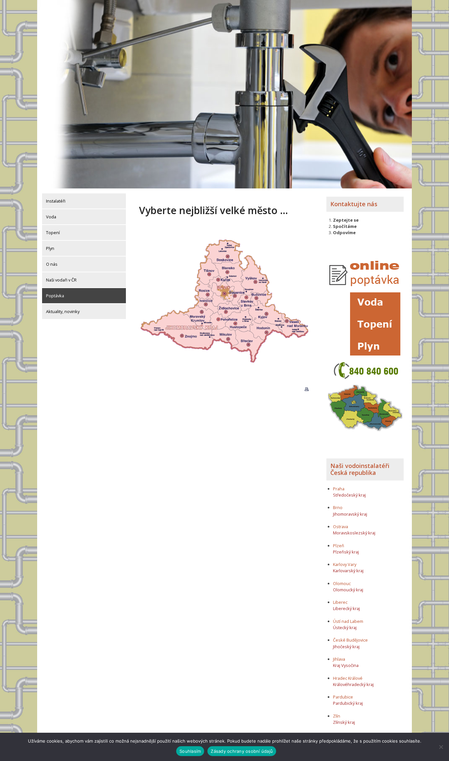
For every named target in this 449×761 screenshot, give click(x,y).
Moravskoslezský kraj (354, 533)
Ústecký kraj (345, 627)
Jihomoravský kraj (350, 514)
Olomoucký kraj (348, 590)
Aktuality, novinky (63, 311)
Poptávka (55, 296)
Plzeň (338, 546)
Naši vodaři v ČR (61, 280)
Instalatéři (55, 201)
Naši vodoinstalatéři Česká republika (360, 469)
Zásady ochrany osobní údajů (242, 751)
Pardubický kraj (348, 703)
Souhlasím (190, 751)
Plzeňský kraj (346, 552)
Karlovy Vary (344, 564)
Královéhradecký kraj (353, 684)
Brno (338, 507)
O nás (52, 264)
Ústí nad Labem (348, 621)
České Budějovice (350, 640)
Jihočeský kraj (346, 647)
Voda (51, 217)
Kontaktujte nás (353, 204)
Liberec (340, 602)
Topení (53, 232)
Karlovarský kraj (348, 571)
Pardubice (343, 697)
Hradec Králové (348, 678)
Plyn (50, 248)
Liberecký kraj (346, 608)
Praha (338, 489)
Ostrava (340, 526)
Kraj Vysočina (346, 665)
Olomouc (342, 583)
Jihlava (339, 659)
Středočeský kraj (349, 495)
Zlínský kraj (344, 722)
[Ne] (440, 747)
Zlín (336, 716)
